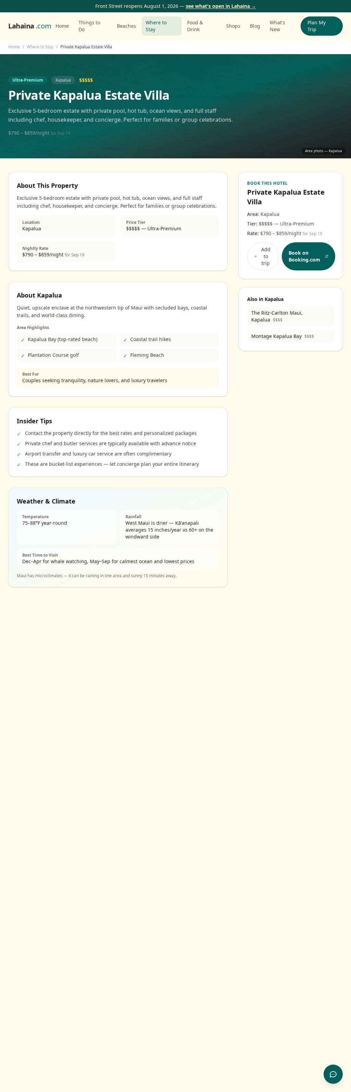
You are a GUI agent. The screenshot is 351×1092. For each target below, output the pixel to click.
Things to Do (89, 26)
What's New (277, 26)
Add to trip (265, 256)
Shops (233, 26)
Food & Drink (195, 26)
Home (62, 26)
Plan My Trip (316, 26)
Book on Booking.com (304, 256)
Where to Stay (156, 26)
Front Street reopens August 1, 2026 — (175, 6)
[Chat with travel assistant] (333, 1074)
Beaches (126, 26)
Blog (255, 26)
